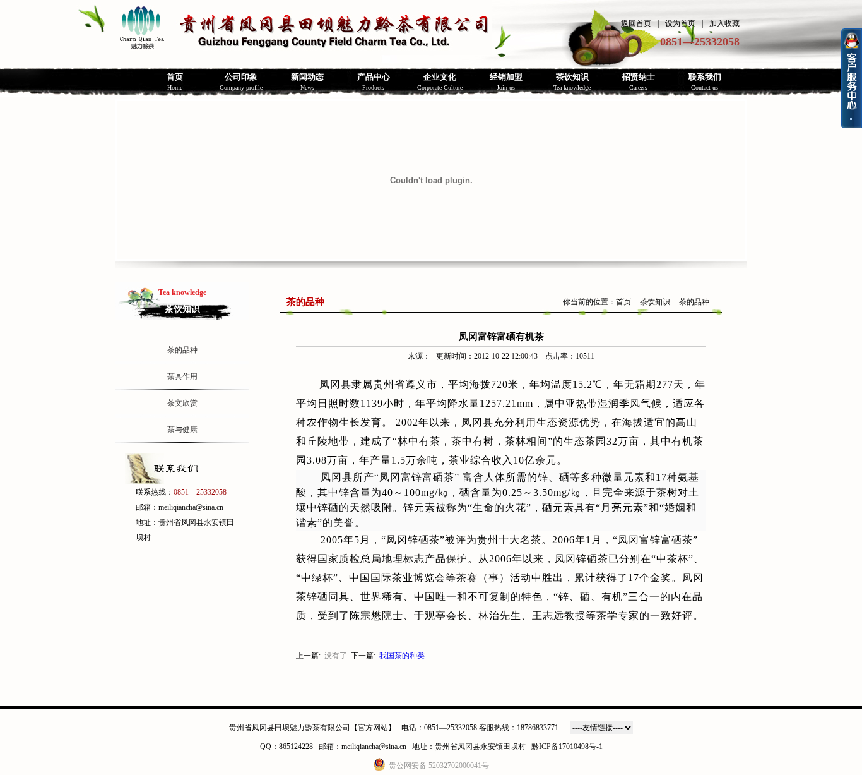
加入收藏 (724, 23)
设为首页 (680, 23)
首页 (623, 301)
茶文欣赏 (182, 403)
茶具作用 (182, 376)
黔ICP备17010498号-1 (567, 746)
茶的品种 (182, 349)
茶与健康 (182, 429)
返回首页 (636, 23)
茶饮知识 (655, 301)
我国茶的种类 (402, 655)
